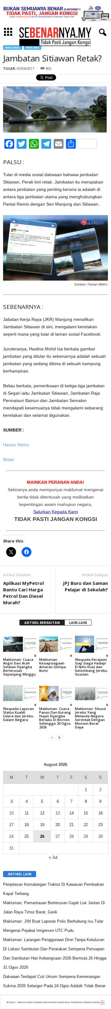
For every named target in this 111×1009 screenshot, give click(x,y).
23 (100, 824)
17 (11, 824)
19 (42, 824)
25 (26, 836)
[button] (101, 32)
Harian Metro (16, 444)
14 (71, 813)
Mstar (8, 459)
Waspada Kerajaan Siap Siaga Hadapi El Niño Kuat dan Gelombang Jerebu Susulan (91, 666)
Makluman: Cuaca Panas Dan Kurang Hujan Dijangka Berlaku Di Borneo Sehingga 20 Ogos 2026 (55, 717)
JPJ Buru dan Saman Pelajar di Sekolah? (85, 586)
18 (26, 824)
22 (86, 824)
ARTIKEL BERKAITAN (42, 622)
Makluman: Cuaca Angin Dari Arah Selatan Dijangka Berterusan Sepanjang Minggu (19, 666)
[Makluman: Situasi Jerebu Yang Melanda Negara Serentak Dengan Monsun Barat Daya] (91, 693)
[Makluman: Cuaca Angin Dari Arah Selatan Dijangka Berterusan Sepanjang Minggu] (19, 644)
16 (100, 813)
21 (71, 824)
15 (86, 813)
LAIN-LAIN (78, 622)
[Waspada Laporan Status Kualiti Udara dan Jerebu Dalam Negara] (19, 693)
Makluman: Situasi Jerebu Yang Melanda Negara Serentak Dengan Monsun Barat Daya (90, 717)
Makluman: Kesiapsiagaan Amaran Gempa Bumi (52, 665)
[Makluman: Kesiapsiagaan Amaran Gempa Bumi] (55, 644)
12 (42, 813)
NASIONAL (12, 47)
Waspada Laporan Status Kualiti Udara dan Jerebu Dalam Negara (18, 714)
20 (58, 824)
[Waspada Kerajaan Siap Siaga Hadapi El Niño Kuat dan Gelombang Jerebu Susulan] (91, 644)
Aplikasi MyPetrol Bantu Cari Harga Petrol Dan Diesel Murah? (23, 592)
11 (27, 813)
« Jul (53, 857)
